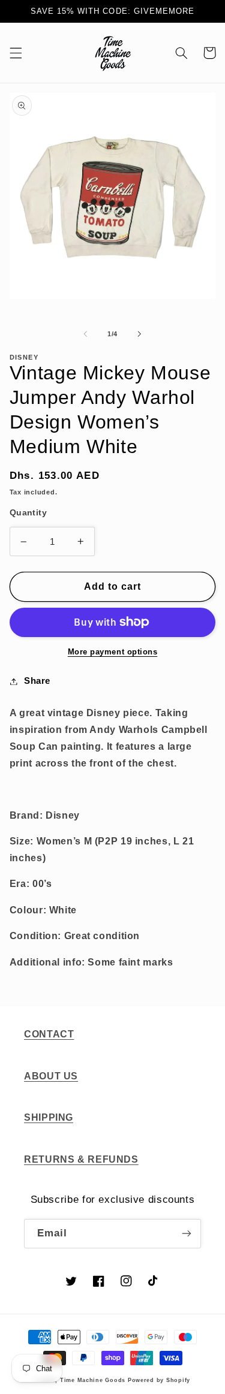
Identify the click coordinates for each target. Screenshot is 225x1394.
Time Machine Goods (92, 1380)
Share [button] (37, 681)
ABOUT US (51, 1076)
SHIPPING (48, 1117)
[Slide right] (140, 334)
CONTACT (49, 1034)
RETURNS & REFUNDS (81, 1159)
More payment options (113, 652)
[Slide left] (85, 334)
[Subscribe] (186, 1233)
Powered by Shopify (159, 1380)
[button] (15, 53)
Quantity (28, 512)
